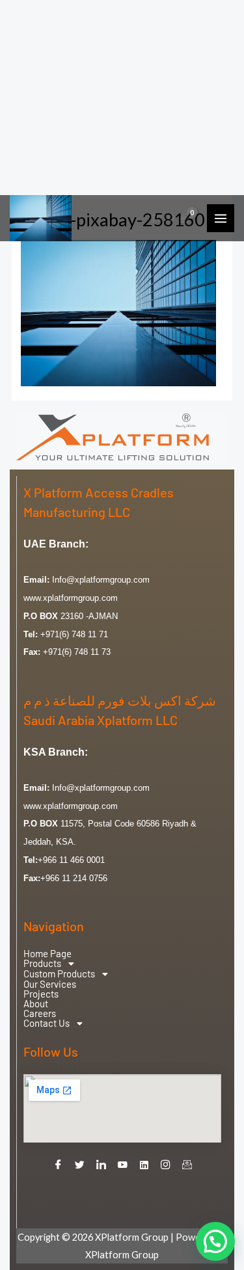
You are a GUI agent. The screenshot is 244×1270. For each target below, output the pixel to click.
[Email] (187, 1165)
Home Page (47, 954)
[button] (122, 964)
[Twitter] (79, 1165)
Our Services (49, 984)
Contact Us (46, 1023)
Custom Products (59, 974)
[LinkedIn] (101, 1165)
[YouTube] (122, 1165)
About (35, 1004)
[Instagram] (165, 1165)
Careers (39, 1013)
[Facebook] (58, 1165)
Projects (41, 994)
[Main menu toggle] (220, 218)
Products (42, 964)
